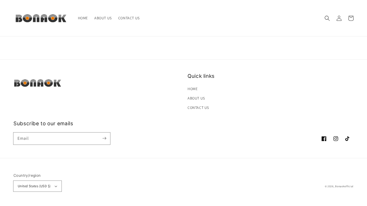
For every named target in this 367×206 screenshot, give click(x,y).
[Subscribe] (104, 138)
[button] (327, 18)
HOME (192, 88)
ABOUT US (196, 98)
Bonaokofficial (344, 186)
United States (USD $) (34, 186)
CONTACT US (198, 107)
